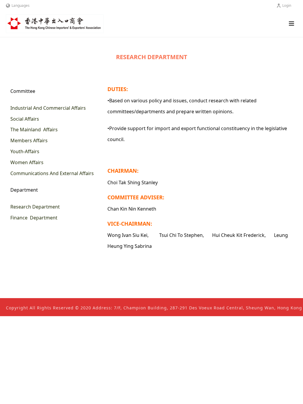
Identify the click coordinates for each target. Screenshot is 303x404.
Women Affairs (26, 162)
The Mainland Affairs (34, 129)
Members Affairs (29, 140)
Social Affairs (24, 119)
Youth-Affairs (24, 151)
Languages (21, 5)
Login (286, 5)
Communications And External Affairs (52, 173)
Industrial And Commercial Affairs (48, 108)
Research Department (35, 206)
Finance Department (33, 217)
